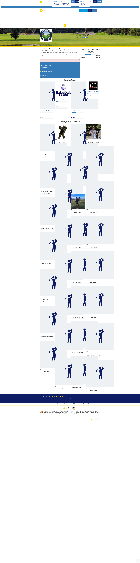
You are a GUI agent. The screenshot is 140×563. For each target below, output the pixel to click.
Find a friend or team (83, 10)
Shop (72, 1)
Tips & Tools (82, 1)
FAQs (91, 1)
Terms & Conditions (56, 417)
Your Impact (73, 13)
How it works (55, 403)
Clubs (61, 1)
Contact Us (58, 16)
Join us (86, 37)
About (56, 13)
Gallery (55, 5)
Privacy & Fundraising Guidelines (46, 417)
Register (99, 1)
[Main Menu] (0, 24)
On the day (83, 4)
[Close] (139, 24)
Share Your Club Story (66, 5)
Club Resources (65, 4)
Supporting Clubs (65, 3)
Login (70, 7)
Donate (95, 1)
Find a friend (86, 403)
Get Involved (54, 1)
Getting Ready (83, 3)
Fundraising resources (85, 5)
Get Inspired (56, 4)
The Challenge (57, 3)
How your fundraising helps (77, 14)
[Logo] (45, 2)
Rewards (76, 1)
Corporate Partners (59, 14)
